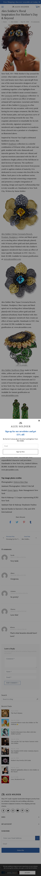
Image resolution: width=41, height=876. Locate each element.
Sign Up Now (20, 452)
